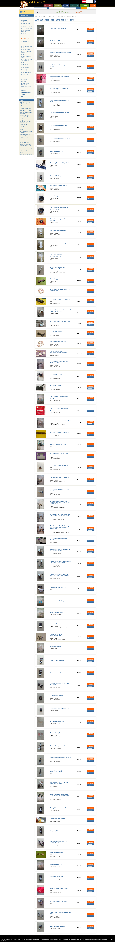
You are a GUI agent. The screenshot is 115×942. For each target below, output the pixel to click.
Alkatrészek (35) (24, 21)
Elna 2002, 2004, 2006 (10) (26, 26)
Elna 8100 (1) (23, 65)
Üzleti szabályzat (73, 936)
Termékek (42, 16)
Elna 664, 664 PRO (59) (25, 49)
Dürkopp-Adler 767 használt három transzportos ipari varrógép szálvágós (26, 121)
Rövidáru (23, 94)
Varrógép (23, 18)
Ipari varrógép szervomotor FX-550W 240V (26, 132)
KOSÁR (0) (25, 11)
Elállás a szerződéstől (63, 936)
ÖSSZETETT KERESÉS (54, 8)
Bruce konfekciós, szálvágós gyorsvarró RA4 (26, 113)
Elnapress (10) (24, 79)
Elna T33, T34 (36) (24, 77)
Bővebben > (37, 12)
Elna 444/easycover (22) (26, 35)
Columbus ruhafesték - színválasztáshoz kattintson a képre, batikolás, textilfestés (26, 117)
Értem (112, 939)
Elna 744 (22, 62)
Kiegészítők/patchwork (26, 92)
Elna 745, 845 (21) (24, 64)
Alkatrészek (23, 90)
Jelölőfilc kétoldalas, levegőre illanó (26, 138)
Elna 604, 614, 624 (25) (25, 44)
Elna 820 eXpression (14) (26, 67)
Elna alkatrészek (24, 20)
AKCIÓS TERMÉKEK (24, 100)
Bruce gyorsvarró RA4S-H (25, 110)
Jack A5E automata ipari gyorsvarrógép (25, 135)
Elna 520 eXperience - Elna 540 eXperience (66, 16)
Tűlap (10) (23, 88)
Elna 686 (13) (23, 54)
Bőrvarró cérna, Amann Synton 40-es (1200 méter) (25, 107)
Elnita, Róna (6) (24, 81)
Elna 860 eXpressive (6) (26, 72)
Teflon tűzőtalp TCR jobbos (26, 154)
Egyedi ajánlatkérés (52, 936)
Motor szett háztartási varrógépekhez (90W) (24, 142)
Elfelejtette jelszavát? (91, 8)
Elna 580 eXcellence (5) (26, 43)
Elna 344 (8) (23, 33)
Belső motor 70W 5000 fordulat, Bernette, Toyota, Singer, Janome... (25, 104)
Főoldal (37, 16)
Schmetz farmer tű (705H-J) (26, 148)
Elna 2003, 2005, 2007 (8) (26, 28)
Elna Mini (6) (23, 76)
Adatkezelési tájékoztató (84, 936)
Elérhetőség (42, 936)
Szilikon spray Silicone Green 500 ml (26, 151)
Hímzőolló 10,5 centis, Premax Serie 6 (26, 128)
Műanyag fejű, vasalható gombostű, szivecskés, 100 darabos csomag (26, 146)
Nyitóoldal (27, 936)
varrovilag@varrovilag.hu (63, 12)
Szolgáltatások (35, 936)
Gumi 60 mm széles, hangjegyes (24, 125)
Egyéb (22, 96)
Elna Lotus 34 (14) (24, 74)
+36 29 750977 (62, 11)
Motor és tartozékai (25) (26, 86)
